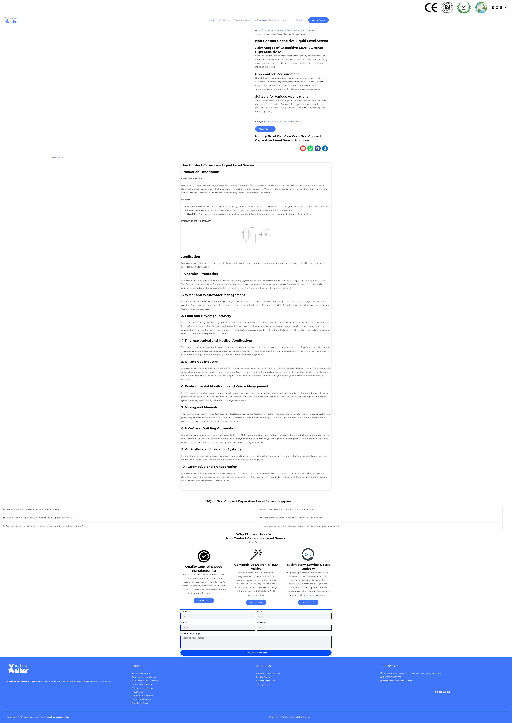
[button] (303, 148)
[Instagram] (440, 691)
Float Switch (138, 692)
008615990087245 (392, 677)
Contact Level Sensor (142, 684)
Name (183, 611)
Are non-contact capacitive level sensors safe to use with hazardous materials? (44, 526)
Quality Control (263, 677)
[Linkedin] (497, 7)
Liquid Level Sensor (141, 699)
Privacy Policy (263, 684)
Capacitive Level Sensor (274, 30)
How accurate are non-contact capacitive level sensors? (33, 509)
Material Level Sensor (142, 695)
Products (223, 20)
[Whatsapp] (501, 7)
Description (57, 157)
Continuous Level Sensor (144, 677)
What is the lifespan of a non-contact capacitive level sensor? (293, 517)
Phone (183, 622)
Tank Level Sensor (141, 703)
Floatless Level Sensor (142, 688)
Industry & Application (266, 20)
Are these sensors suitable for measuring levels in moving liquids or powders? (301, 526)
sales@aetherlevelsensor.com (397, 680)
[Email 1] (444, 691)
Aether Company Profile (268, 673)
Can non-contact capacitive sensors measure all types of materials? (39, 517)
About (286, 20)
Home (211, 20)
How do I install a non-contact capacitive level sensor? (289, 509)
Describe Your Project (191, 633)
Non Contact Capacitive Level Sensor (283, 121)
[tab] (58, 157)
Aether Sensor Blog (265, 680)
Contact (300, 20)
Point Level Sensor (141, 673)
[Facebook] (493, 7)
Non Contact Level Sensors (145, 680)
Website (261, 622)
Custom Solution (242, 20)
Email (259, 611)
